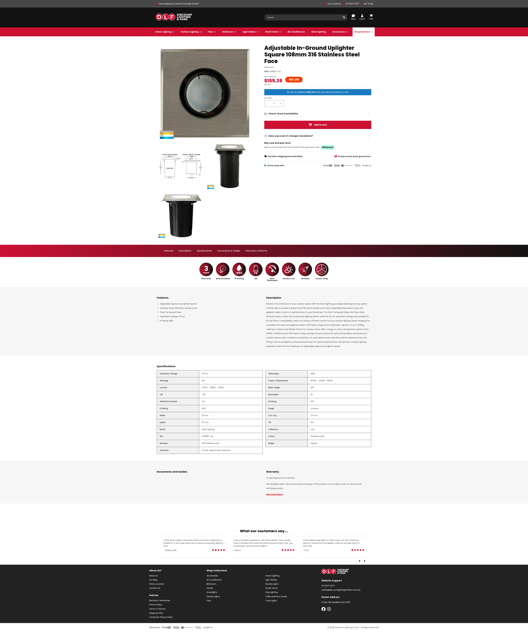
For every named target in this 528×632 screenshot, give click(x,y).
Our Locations (334, 3)
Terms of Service (157, 608)
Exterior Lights (213, 596)
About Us (153, 575)
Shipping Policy (156, 613)
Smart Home (272, 31)
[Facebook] (324, 610)
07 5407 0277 (353, 3)
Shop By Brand (362, 31)
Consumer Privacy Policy (161, 617)
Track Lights (271, 600)
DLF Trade (368, 3)
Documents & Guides (228, 250)
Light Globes (249, 31)
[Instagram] (329, 610)
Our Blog (153, 579)
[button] (317, 113)
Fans (210, 31)
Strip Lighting (271, 592)
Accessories (339, 31)
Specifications (204, 250)
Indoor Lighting (163, 31)
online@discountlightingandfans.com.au (340, 589)
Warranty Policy (274, 494)
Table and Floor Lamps (276, 596)
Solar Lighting (318, 31)
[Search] (344, 17)
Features (168, 250)
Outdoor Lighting (190, 31)
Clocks (210, 588)
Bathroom (228, 31)
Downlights (212, 592)
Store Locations (156, 584)
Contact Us (154, 588)
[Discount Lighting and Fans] (174, 17)
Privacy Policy (155, 604)
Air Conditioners (296, 31)
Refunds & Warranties (159, 600)
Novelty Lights (272, 584)
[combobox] (306, 17)
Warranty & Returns (256, 250)
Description (185, 250)
